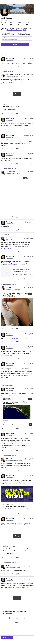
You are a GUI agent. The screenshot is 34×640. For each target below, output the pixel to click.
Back (4, 2)
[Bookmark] (24, 66)
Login (16, 638)
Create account (7, 638)
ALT (30, 324)
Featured (28, 49)
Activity (6, 49)
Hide (25, 178)
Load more (17, 622)
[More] (32, 66)
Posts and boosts (6, 54)
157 (2, 24)
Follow (15, 44)
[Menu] (31, 44)
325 (11, 24)
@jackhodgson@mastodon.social (9, 20)
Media (17, 49)
